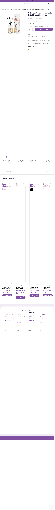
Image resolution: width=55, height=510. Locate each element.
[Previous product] (47, 9)
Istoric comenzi (43, 319)
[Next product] (50, 9)
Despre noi (31, 320)
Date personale (20, 319)
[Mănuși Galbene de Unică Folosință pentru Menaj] (20, 234)
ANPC (18, 324)
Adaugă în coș (44, 29)
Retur (30, 318)
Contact (19, 314)
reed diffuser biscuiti (46, 40)
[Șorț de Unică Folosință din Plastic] (48, 234)
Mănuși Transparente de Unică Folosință (6, 287)
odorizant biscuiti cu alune (39, 39)
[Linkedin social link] (33, 46)
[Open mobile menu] (1, 3)
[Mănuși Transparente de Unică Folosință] (7, 234)
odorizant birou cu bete (47, 43)
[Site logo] (27, 3)
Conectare (42, 314)
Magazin (2, 9)
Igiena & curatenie (8, 9)
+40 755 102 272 (10, 314)
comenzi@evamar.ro (10, 318)
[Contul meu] (48, 3)
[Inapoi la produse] (48, 9)
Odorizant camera (17, 9)
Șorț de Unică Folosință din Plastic (46, 287)
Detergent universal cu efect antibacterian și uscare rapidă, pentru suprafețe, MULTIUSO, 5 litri (34, 289)
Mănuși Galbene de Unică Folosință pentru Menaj (20, 287)
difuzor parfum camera (36, 43)
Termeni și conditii (21, 316)
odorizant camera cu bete (34, 42)
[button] (2, 23)
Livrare (30, 316)
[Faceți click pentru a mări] (3, 33)
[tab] (19, 168)
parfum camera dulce (36, 40)
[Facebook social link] (32, 46)
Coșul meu (42, 316)
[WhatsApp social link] (35, 46)
